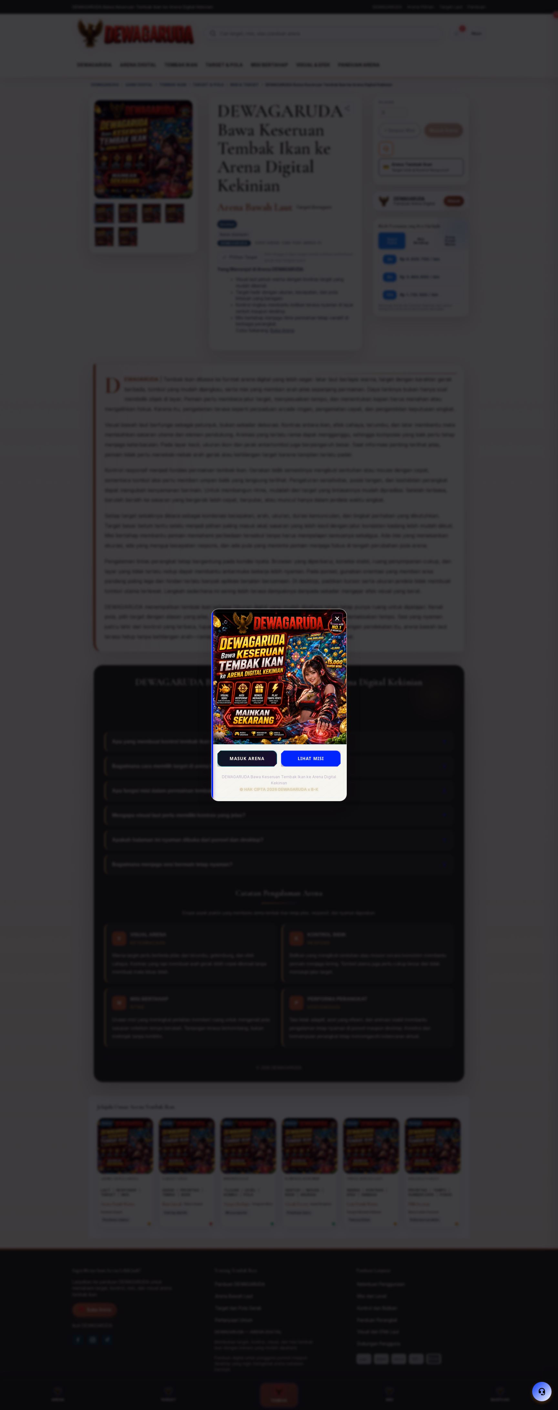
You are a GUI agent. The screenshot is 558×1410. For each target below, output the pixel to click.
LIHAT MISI (311, 758)
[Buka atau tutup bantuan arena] (542, 1391)
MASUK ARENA (247, 758)
